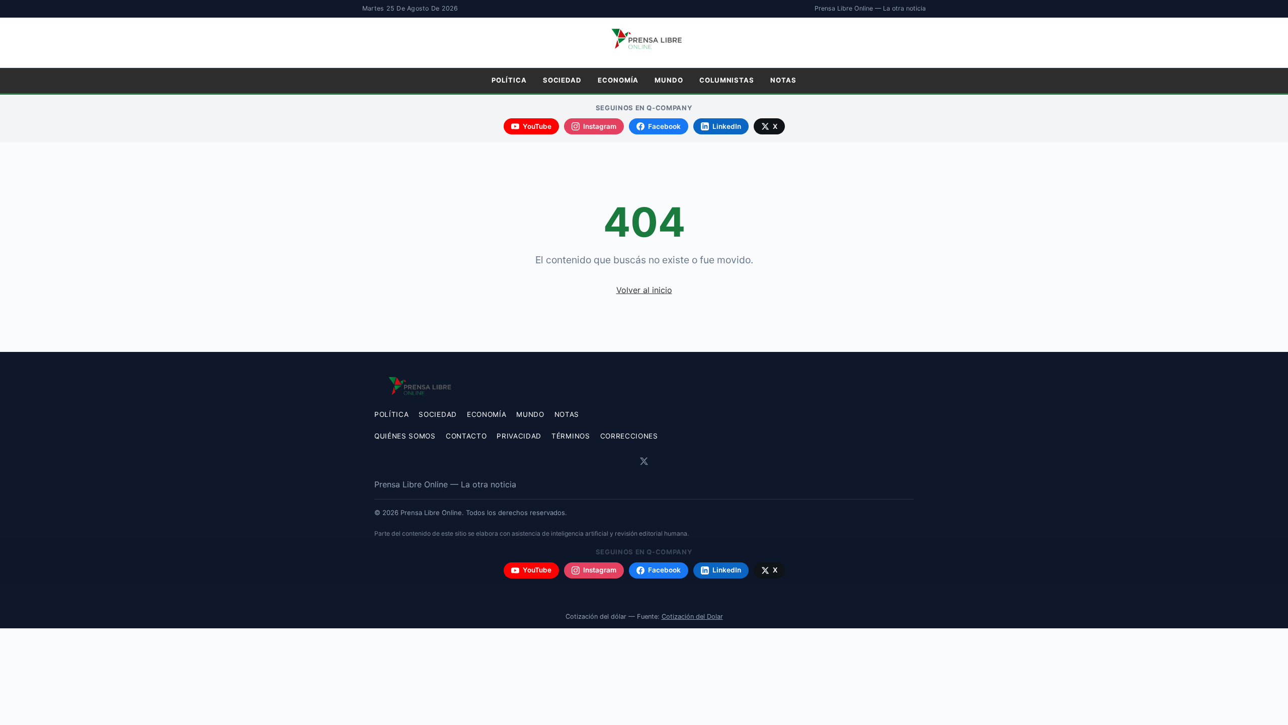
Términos (570, 436)
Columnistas (726, 80)
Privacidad (519, 436)
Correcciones (629, 436)
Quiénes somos (405, 436)
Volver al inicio (644, 290)
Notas (783, 80)
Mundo (669, 80)
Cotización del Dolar (692, 616)
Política (509, 80)
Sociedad (562, 80)
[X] (644, 461)
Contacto (466, 436)
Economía (618, 80)
